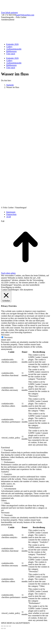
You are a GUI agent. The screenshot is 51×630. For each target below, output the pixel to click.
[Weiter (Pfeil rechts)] (5, 628)
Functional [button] (5, 447)
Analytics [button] (5, 472)
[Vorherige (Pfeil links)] (2, 628)
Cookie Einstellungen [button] (10, 290)
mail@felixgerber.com (25, 15)
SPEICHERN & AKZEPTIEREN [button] (15, 623)
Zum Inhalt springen (9, 12)
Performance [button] (6, 459)
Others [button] (4, 500)
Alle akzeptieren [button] (26, 290)
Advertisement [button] (7, 486)
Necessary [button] (5, 335)
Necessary (8, 337)
